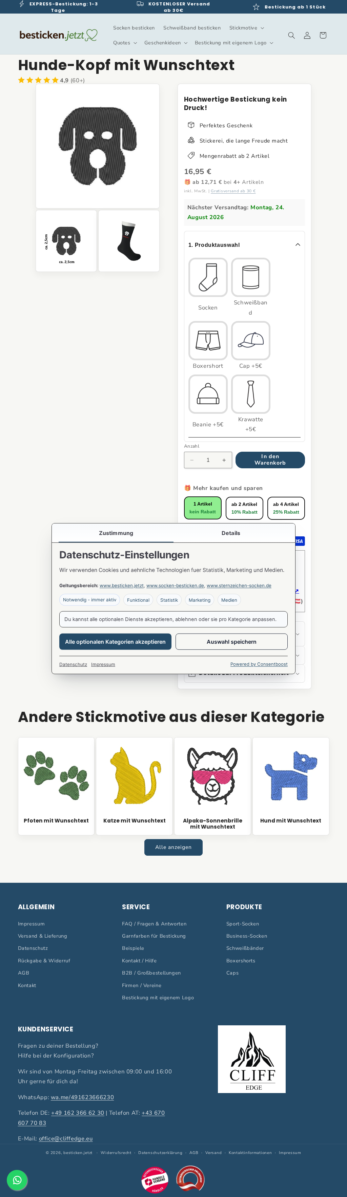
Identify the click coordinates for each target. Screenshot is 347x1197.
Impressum (31, 923)
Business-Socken (246, 936)
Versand (213, 1152)
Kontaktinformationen (250, 1152)
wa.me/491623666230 (82, 1097)
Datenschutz (33, 948)
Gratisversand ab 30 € (233, 191)
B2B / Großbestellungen (151, 972)
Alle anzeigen (173, 847)
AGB (23, 972)
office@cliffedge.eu (66, 1138)
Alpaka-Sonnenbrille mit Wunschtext (212, 824)
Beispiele (133, 948)
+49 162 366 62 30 (77, 1113)
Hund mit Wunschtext (290, 821)
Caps (232, 972)
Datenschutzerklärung (160, 1152)
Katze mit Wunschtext (134, 821)
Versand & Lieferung (42, 936)
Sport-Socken (242, 923)
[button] (246, 27)
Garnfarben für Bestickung (154, 936)
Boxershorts (241, 960)
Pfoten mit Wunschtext (56, 821)
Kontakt (27, 985)
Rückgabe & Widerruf (44, 960)
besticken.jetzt (78, 1152)
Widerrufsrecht (116, 1152)
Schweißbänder (245, 948)
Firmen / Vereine (141, 985)
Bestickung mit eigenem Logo (158, 997)
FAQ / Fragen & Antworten (154, 923)
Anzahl (192, 446)
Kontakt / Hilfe (139, 960)
